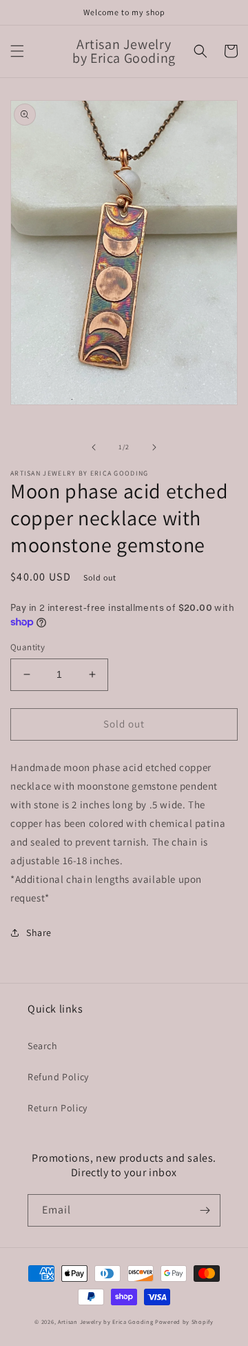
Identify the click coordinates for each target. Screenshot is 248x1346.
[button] (17, 51)
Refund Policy (58, 1077)
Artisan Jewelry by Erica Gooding (105, 1321)
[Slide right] (154, 447)
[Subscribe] (204, 1210)
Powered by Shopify (184, 1321)
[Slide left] (94, 447)
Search (43, 1046)
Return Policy (57, 1108)
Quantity (27, 647)
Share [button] (39, 932)
